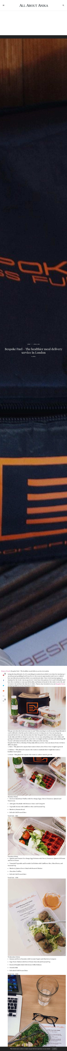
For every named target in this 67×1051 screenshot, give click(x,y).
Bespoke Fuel (60, 684)
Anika (34, 356)
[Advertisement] (33, 23)
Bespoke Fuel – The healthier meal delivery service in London (33, 350)
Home (3, 671)
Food (28, 344)
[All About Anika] (33, 5)
